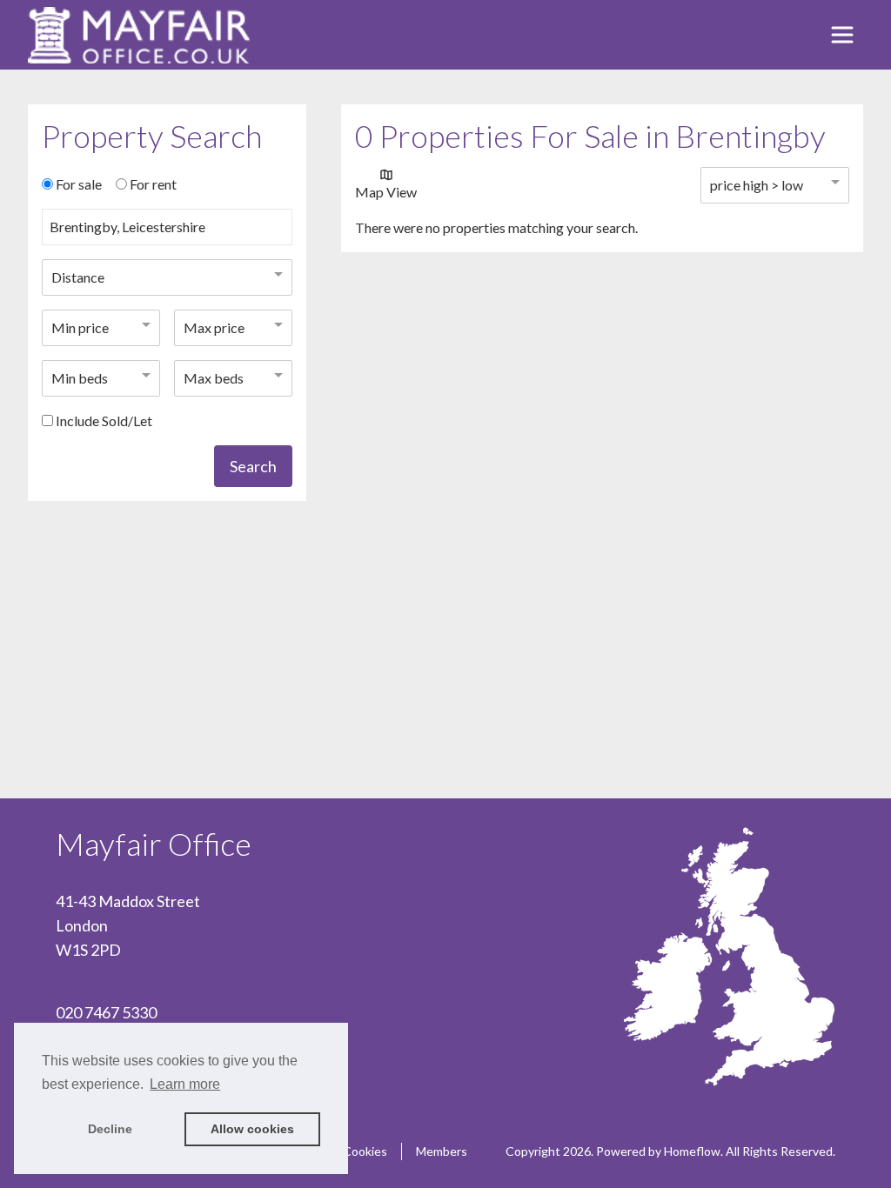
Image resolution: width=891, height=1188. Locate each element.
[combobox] (167, 234)
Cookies (365, 1151)
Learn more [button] (185, 1084)
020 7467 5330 (106, 1012)
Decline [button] (110, 1129)
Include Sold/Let (104, 420)
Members (441, 1151)
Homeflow (692, 1151)
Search (253, 466)
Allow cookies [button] (252, 1129)
